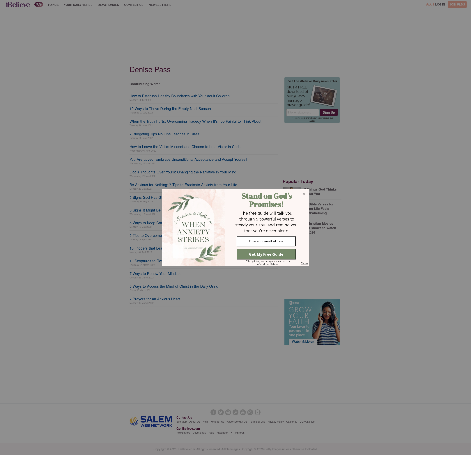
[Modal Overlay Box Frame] (235, 227)
